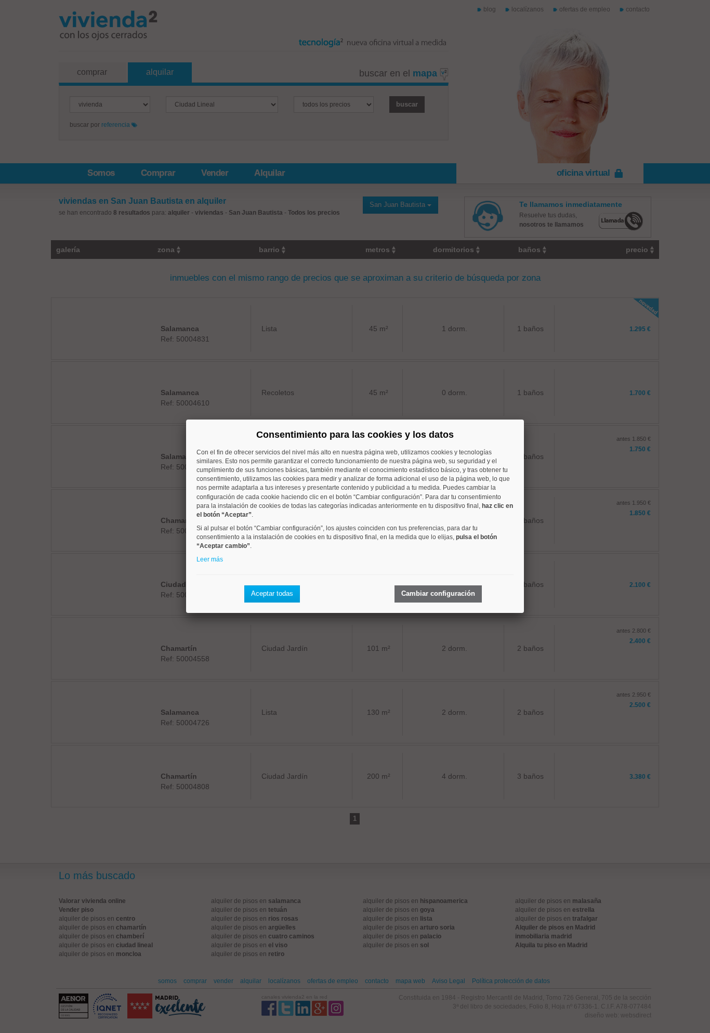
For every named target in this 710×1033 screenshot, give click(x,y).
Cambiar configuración (438, 593)
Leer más (209, 559)
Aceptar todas (272, 593)
